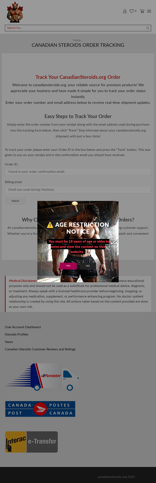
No (88, 266)
